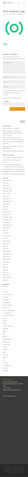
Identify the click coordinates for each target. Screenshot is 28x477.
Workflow (5, 371)
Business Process (8, 294)
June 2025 (5, 183)
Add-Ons (5, 286)
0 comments (20, 14)
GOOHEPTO (6, 174)
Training (5, 363)
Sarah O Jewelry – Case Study (11, 128)
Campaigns (6, 300)
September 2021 (7, 201)
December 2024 (7, 188)
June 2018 (5, 233)
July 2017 (5, 238)
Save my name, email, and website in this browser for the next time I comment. (14, 93)
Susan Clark (6, 157)
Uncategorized (7, 365)
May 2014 (5, 270)
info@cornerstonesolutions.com (12, 390)
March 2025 (6, 185)
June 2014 (5, 267)
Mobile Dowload (7, 339)
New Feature (6, 342)
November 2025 (7, 180)
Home (4, 323)
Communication (7, 305)
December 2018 (7, 217)
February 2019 (7, 212)
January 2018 (6, 235)
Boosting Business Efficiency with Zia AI (14, 151)
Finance (5, 321)
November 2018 (7, 220)
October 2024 (6, 193)
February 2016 (7, 251)
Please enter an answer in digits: (12, 98)
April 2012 (5, 280)
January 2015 (6, 262)
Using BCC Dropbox (17, 157)
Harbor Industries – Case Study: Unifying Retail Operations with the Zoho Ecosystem (12, 133)
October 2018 (6, 222)
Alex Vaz (6, 14)
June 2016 (5, 246)
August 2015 (6, 256)
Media (4, 331)
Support (5, 357)
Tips (4, 360)
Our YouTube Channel (9, 396)
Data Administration (8, 315)
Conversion (6, 307)
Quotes (5, 347)
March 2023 (6, 196)
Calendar (5, 297)
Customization (7, 313)
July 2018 (5, 230)
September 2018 (7, 225)
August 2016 (6, 243)
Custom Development (9, 310)
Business (5, 292)
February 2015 (7, 259)
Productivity (6, 344)
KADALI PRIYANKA (8, 169)
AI (3, 289)
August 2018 (6, 228)
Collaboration (7, 302)
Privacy (7, 471)
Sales (4, 352)
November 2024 (7, 191)
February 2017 (7, 241)
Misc (4, 334)
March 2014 (6, 275)
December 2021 (7, 199)
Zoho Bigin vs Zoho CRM (18, 174)
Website (5, 368)
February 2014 (7, 277)
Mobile (5, 336)
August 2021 (6, 204)
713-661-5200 (6, 388)
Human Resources (8, 326)
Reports (5, 350)
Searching (5, 355)
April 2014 (5, 272)
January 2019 (6, 214)
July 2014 (5, 264)
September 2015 (7, 254)
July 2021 (5, 206)
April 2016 (5, 249)
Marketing (6, 328)
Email (4, 318)
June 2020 (5, 209)
